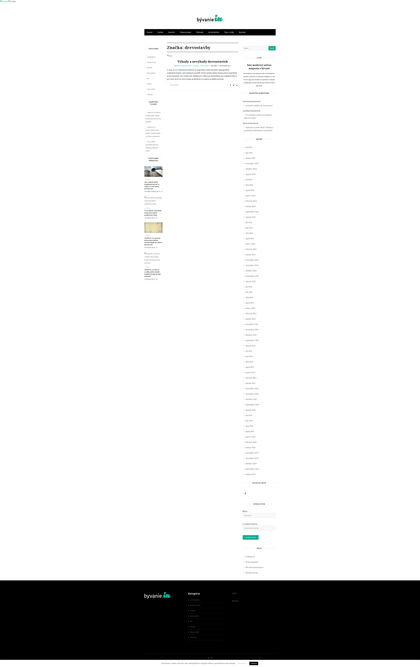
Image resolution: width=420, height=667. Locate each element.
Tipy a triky (229, 32)
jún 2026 (249, 153)
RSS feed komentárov (254, 567)
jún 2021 (249, 356)
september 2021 (252, 340)
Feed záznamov (252, 562)
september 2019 (252, 469)
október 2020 (251, 399)
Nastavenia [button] (242, 663)
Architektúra (213, 32)
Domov (149, 32)
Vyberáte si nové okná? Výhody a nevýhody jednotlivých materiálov (258, 129)
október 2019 (251, 463)
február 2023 (251, 249)
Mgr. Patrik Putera (184, 66)
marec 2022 (250, 308)
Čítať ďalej (174, 85)
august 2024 (251, 174)
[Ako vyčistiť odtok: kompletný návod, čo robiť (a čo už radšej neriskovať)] (153, 172)
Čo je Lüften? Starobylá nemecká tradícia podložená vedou (151, 146)
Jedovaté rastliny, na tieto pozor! (259, 105)
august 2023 (251, 217)
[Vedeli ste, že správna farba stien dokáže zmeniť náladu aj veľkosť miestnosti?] (153, 228)
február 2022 (251, 313)
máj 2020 (249, 426)
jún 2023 (249, 228)
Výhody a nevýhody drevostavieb (203, 61)
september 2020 (252, 404)
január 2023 (251, 254)
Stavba (160, 32)
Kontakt (242, 32)
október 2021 (251, 335)
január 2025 (251, 158)
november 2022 (252, 265)
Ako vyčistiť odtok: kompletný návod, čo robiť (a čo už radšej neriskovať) (152, 185)
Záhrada (199, 32)
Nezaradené (151, 73)
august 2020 (251, 410)
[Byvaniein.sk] (210, 14)
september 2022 (252, 276)
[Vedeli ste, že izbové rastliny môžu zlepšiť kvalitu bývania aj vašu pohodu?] (153, 259)
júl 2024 (249, 179)
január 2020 (251, 447)
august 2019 (251, 474)
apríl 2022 (250, 303)
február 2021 (251, 378)
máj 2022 (249, 297)
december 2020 (252, 388)
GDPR (234, 593)
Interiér (171, 32)
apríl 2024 (250, 190)
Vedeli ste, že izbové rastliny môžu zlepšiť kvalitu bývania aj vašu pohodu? (153, 117)
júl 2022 (249, 287)
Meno (245, 511)
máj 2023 (249, 233)
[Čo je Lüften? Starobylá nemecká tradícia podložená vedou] (153, 201)
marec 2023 (250, 244)
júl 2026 (249, 147)
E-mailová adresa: (250, 524)
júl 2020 (249, 415)
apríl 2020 (250, 431)
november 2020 (252, 394)
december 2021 (252, 324)
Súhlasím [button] (254, 663)
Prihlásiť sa (250, 556)
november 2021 (252, 329)
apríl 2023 (250, 238)
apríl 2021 (250, 367)
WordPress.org (252, 573)
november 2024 (252, 163)
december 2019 (252, 453)
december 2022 (252, 260)
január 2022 (251, 319)
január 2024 (251, 206)
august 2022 (251, 281)
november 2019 (252, 458)
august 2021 (251, 345)
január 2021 (251, 383)
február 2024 (251, 201)
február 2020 (251, 442)
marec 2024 (250, 195)
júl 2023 (249, 222)
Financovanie (185, 32)
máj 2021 (249, 362)
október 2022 (251, 270)
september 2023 (252, 212)
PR (148, 78)
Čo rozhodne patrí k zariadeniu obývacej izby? (258, 116)
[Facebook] (245, 493)
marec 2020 (250, 437)
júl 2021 (249, 351)
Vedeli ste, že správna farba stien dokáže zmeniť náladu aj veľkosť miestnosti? (152, 131)
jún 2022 (249, 292)
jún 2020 (249, 421)
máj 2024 (249, 185)
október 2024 (251, 169)
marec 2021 (250, 372)
